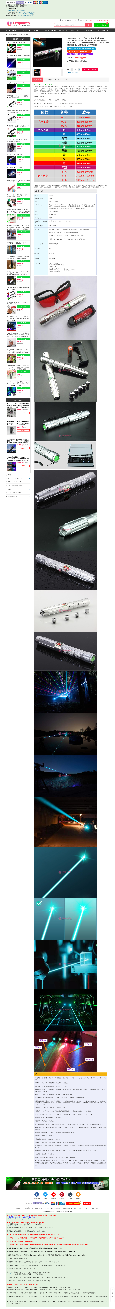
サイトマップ (85, 1208)
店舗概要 (18, 1208)
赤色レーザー (38, 30)
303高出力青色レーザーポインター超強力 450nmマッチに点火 (18, 111)
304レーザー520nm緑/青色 (25, 13)
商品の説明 (38, 79)
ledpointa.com (11, 1273)
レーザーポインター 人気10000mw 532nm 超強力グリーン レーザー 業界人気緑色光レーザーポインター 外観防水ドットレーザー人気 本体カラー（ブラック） (18, 423)
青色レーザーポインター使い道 (15, 154)
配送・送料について (40, 1208)
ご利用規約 (25, 1208)
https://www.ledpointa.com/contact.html (18, 1225)
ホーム (8, 30)
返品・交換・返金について (54, 1208)
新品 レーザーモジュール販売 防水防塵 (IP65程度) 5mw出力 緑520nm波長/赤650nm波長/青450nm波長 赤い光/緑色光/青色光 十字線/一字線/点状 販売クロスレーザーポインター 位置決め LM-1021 (18, 405)
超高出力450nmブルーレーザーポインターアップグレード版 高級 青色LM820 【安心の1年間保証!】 (18, 318)
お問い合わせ (94, 1208)
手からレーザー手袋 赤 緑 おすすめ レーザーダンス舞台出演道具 (18, 195)
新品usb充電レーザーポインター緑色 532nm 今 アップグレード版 (18, 181)
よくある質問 (77, 1208)
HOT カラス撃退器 (50, 30)
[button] (33, 72)
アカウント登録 (73, 20)
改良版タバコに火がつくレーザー (16, 82)
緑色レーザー (16, 30)
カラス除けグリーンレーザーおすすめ (17, 70)
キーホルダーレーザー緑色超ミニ (16, 167)
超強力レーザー (63, 30)
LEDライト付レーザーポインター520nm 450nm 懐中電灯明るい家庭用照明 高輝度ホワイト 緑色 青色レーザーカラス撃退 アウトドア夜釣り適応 (18, 211)
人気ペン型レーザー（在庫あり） (17, 10)
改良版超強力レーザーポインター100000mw (18, 56)
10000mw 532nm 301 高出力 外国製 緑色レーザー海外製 (18, 288)
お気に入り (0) (83, 20)
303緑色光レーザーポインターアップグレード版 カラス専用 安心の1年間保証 (18, 126)
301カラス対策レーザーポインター (16, 42)
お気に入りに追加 (74, 72)
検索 (88, 25)
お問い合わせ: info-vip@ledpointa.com (99, 20)
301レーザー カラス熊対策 (26, 12)
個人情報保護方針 (67, 1208)
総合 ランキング (76, 30)
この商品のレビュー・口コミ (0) (56, 79)
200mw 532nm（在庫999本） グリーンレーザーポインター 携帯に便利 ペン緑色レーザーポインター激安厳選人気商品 (18, 367)
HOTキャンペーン (88, 30)
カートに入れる (91, 69)
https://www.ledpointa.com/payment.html (18, 1218)
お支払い (31, 1208)
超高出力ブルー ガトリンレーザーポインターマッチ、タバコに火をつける (18, 242)
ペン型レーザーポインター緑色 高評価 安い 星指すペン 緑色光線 (18, 140)
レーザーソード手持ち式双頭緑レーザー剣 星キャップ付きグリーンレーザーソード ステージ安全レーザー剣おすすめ (18, 383)
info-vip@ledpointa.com (25, 15)
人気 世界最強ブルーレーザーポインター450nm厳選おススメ (18, 303)
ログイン (64, 20)
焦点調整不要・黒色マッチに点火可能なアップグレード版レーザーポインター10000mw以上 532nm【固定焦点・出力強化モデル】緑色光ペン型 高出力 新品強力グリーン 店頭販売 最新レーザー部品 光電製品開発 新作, (18, 351)
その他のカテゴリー (103, 30)
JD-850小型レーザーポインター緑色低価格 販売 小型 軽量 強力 (17, 96)
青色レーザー (27, 30)
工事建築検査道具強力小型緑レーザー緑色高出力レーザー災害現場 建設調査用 (18, 257)
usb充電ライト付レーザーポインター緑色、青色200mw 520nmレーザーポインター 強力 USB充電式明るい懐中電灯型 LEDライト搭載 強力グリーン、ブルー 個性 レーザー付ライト (18, 273)
